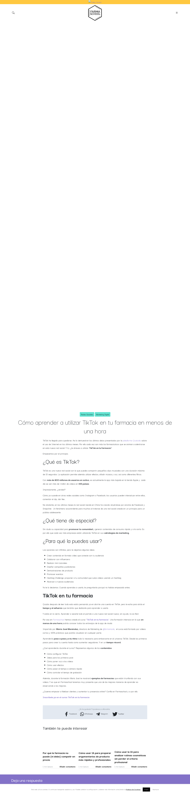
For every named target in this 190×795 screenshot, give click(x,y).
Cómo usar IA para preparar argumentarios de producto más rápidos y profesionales (95, 756)
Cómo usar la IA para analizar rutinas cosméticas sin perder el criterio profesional (130, 757)
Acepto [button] (146, 789)
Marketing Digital (102, 414)
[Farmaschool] (95, 13)
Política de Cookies (133, 789)
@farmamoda (109, 629)
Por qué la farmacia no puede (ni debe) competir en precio (59, 756)
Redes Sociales (87, 414)
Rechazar (156, 789)
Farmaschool (58, 619)
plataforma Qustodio (132, 440)
